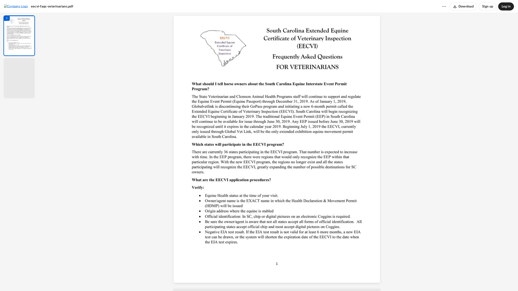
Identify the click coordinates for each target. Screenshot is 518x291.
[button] (19, 35)
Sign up (487, 6)
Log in (506, 6)
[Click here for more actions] (444, 6)
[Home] (16, 6)
